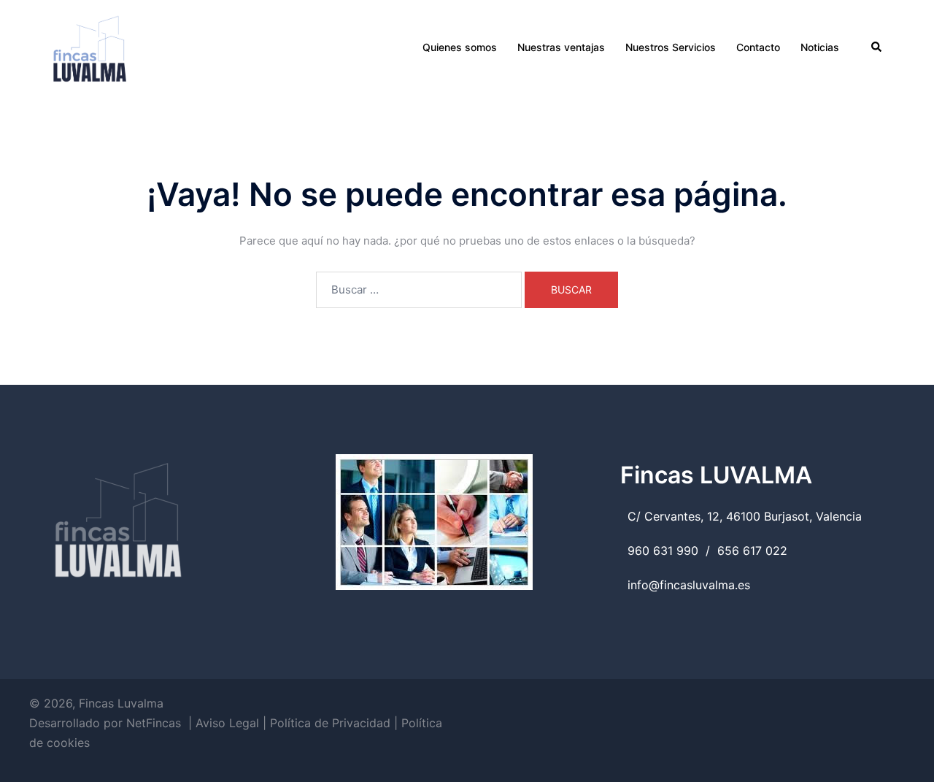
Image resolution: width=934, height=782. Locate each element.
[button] (877, 47)
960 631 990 (663, 550)
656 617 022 (752, 550)
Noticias (819, 47)
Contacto (758, 47)
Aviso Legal (227, 723)
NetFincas (153, 723)
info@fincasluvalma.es (689, 585)
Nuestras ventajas (561, 47)
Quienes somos (459, 47)
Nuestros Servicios (670, 47)
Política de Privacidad (330, 723)
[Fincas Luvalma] (89, 46)
